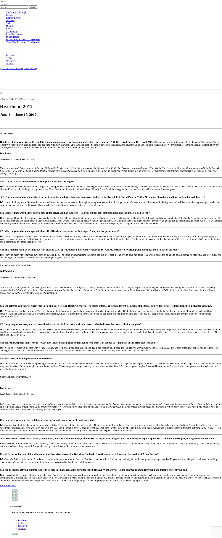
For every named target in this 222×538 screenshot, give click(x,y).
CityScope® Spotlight (16, 12)
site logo (4, 4)
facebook (10, 55)
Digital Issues (12, 36)
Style (8, 23)
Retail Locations (14, 34)
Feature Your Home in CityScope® (23, 39)
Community (11, 31)
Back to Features (8, 485)
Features (10, 15)
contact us (17, 517)
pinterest (10, 63)
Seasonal (10, 20)
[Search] (14, 7)
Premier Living (13, 17)
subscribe (10, 50)
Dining (9, 26)
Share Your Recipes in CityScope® (23, 42)
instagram (10, 60)
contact (9, 47)
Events (9, 28)
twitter (9, 58)
